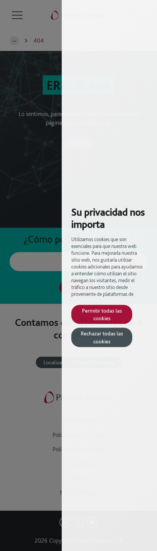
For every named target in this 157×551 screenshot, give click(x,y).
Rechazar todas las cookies (102, 337)
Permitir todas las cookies (102, 314)
